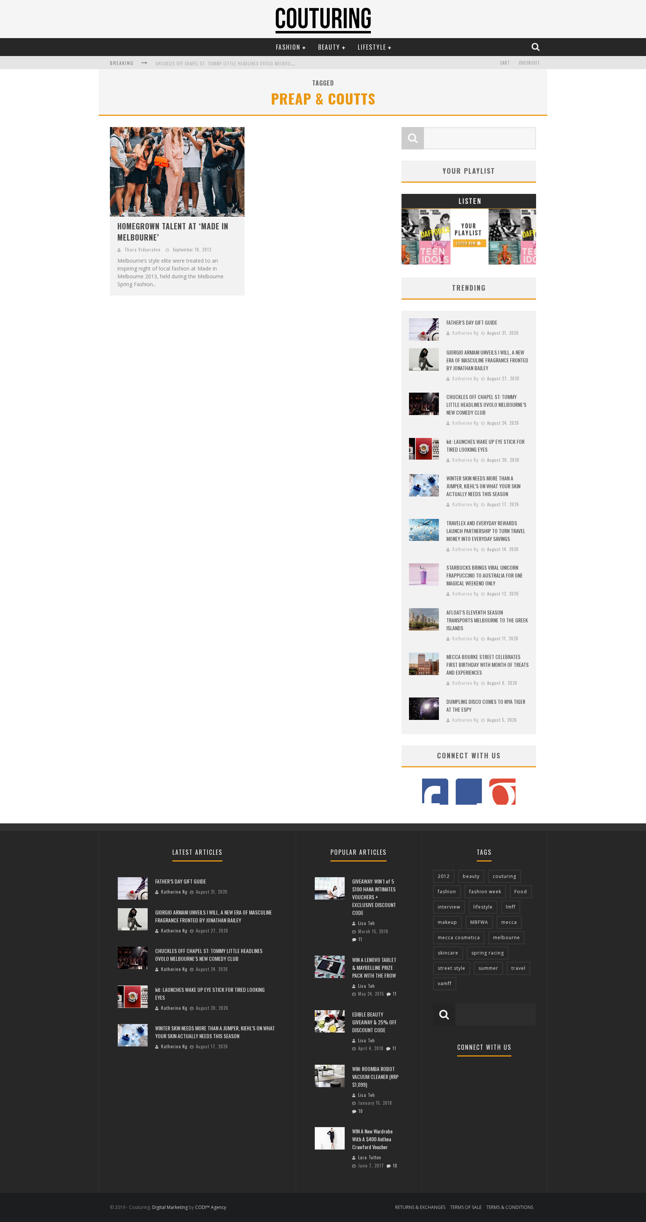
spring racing (487, 953)
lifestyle (483, 907)
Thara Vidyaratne (142, 250)
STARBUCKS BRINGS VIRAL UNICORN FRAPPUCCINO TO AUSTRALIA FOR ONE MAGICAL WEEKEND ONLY (484, 575)
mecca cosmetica (459, 937)
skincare (448, 953)
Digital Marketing (170, 1207)
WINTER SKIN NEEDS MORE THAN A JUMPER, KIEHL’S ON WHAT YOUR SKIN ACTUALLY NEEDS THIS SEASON (483, 486)
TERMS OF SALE (466, 1207)
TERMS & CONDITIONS (509, 1207)
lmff (511, 907)
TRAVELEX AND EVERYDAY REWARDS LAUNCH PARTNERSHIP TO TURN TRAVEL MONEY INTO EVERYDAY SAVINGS (485, 530)
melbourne (506, 937)
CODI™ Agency (210, 1207)
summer (488, 968)
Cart (505, 63)
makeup (447, 922)
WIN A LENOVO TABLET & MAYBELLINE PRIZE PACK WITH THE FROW (374, 967)
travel (518, 968)
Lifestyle (372, 47)
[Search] (536, 46)
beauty (471, 876)
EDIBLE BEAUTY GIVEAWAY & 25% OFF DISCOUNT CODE (374, 1022)
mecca (509, 922)
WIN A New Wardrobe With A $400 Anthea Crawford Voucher (372, 1139)
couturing (504, 876)
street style (451, 968)
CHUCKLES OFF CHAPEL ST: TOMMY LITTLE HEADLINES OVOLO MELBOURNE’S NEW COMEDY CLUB (248, 63)
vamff (445, 983)
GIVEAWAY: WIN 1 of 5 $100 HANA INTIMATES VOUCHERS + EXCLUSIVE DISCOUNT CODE (374, 896)
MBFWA (479, 922)
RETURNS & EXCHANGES (420, 1207)
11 (360, 939)
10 (361, 1111)
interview (449, 907)
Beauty (329, 47)
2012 (444, 876)
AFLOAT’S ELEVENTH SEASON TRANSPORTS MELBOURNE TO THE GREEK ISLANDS (487, 620)
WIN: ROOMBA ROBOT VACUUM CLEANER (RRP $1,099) (375, 1076)
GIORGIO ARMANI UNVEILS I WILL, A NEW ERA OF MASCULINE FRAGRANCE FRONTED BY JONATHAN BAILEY (487, 360)
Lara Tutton (369, 1157)
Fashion (288, 47)
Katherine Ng (465, 333)
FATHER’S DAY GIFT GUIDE (471, 322)
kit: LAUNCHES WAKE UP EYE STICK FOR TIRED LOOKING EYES (485, 445)
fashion (447, 891)
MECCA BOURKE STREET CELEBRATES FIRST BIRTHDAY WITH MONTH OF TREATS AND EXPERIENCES (487, 664)
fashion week (485, 891)
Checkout (529, 63)
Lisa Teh (366, 923)
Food (520, 891)
